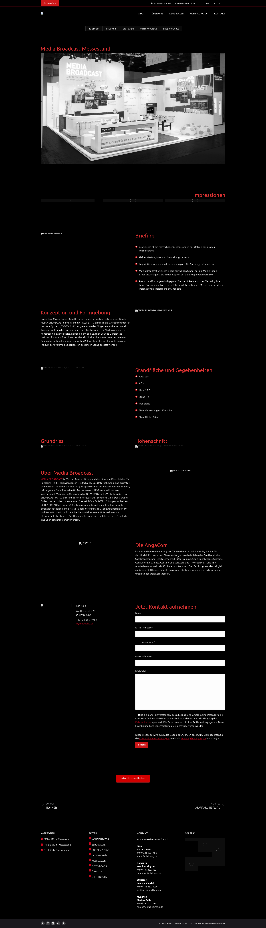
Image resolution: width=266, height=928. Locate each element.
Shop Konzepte (171, 28)
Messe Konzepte (148, 28)
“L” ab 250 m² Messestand (57, 849)
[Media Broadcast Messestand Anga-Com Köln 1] (68, 200)
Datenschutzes (143, 722)
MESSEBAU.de (99, 860)
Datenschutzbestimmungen (154, 738)
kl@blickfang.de (84, 623)
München (142, 896)
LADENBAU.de (99, 855)
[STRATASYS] (219, 850)
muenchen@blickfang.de (150, 906)
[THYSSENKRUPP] (205, 845)
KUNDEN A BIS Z (100, 849)
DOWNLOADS (99, 866)
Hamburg (142, 862)
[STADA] (219, 858)
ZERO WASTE (98, 844)
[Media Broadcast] (133, 200)
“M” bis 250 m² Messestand (57, 844)
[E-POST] (192, 839)
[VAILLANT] (205, 864)
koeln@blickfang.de (147, 856)
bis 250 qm (111, 28)
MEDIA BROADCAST (51, 479)
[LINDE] (219, 861)
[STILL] (205, 861)
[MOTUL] (192, 864)
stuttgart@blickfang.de (149, 889)
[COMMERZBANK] (219, 839)
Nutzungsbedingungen (193, 738)
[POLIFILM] (219, 842)
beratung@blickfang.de (186, 3)
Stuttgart (142, 879)
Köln (139, 846)
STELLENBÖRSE (100, 876)
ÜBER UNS (97, 871)
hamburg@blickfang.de (149, 873)
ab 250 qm (94, 28)
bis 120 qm (128, 28)
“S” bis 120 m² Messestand (57, 839)
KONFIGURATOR (100, 839)
